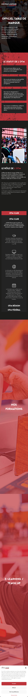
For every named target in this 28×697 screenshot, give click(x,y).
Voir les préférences (14, 692)
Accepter (14, 684)
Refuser (14, 688)
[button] (26, 668)
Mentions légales (14, 695)
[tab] (14, 213)
